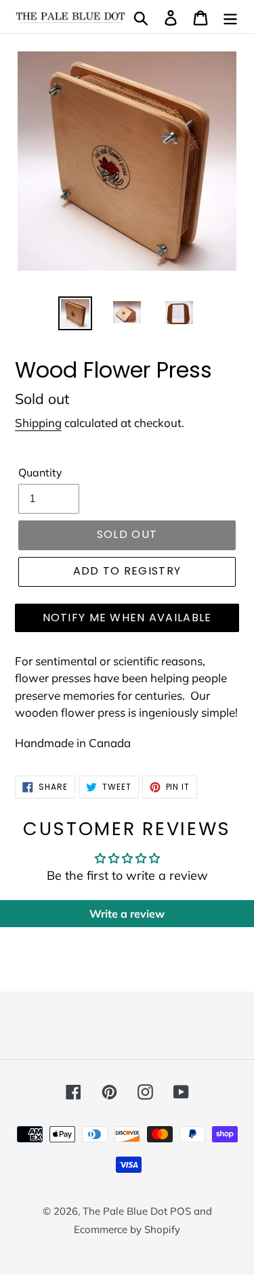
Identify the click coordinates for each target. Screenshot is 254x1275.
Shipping (38, 423)
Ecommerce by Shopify (127, 1229)
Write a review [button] (127, 913)
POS (180, 1211)
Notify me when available (127, 617)
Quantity (40, 472)
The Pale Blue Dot (126, 1211)
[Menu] (230, 16)
